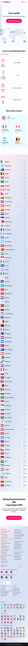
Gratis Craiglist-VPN (4, 550)
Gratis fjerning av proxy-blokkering (6, 538)
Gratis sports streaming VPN (18, 541)
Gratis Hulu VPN (3, 532)
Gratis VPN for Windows (4, 541)
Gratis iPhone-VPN (4, 534)
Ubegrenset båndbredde (5, 592)
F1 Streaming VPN (17, 543)
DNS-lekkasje (3, 558)
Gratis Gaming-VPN (17, 529)
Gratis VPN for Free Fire (18, 531)
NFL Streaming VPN (17, 556)
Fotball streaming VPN (17, 559)
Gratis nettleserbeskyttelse (5, 531)
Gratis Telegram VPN (4, 562)
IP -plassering (3, 544)
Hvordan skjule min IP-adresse (6, 543)
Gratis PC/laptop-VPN (4, 535)
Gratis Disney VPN (4, 559)
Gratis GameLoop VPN (17, 532)
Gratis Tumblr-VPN (4, 553)
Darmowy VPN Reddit (4, 561)
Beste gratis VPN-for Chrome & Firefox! (7, 555)
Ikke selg (14, 595)
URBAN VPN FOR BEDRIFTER (4, 566)
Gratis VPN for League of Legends (19, 534)
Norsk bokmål (5, 582)
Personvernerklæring (16, 589)
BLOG (19, 566)
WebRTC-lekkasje (4, 556)
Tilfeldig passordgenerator (5, 546)
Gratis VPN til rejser (4, 537)
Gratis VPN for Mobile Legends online (19, 535)
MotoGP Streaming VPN (18, 544)
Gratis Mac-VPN (3, 540)
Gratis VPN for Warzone (18, 538)
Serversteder (3, 589)
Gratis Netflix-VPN (4, 552)
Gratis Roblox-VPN (4, 547)
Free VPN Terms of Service (17, 592)
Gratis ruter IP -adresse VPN (5, 549)
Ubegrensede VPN (4, 595)
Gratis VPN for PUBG (17, 537)
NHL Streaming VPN (17, 547)
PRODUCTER (3, 529)
